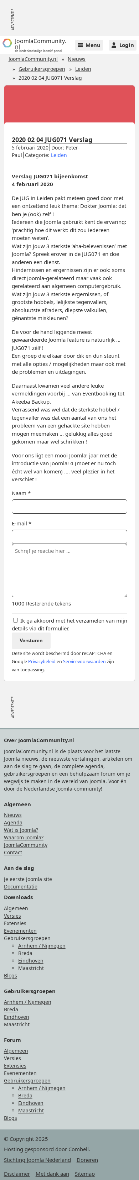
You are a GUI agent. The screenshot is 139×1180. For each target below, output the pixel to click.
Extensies (15, 923)
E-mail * (21, 523)
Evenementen (20, 930)
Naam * (21, 493)
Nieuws (77, 59)
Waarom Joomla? (23, 837)
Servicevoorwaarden (84, 662)
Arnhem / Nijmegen (42, 945)
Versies (12, 915)
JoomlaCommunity (25, 844)
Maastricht (31, 968)
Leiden (83, 68)
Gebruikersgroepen (42, 68)
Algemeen (16, 908)
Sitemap (85, 1173)
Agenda (13, 822)
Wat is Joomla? (21, 830)
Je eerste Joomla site (28, 879)
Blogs (10, 975)
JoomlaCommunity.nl (33, 59)
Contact (13, 852)
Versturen (31, 640)
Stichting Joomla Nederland (37, 1159)
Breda (25, 953)
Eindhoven (30, 960)
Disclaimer (17, 1173)
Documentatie (20, 886)
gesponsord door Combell (57, 1149)
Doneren (87, 1159)
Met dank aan (52, 1173)
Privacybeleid (42, 662)
